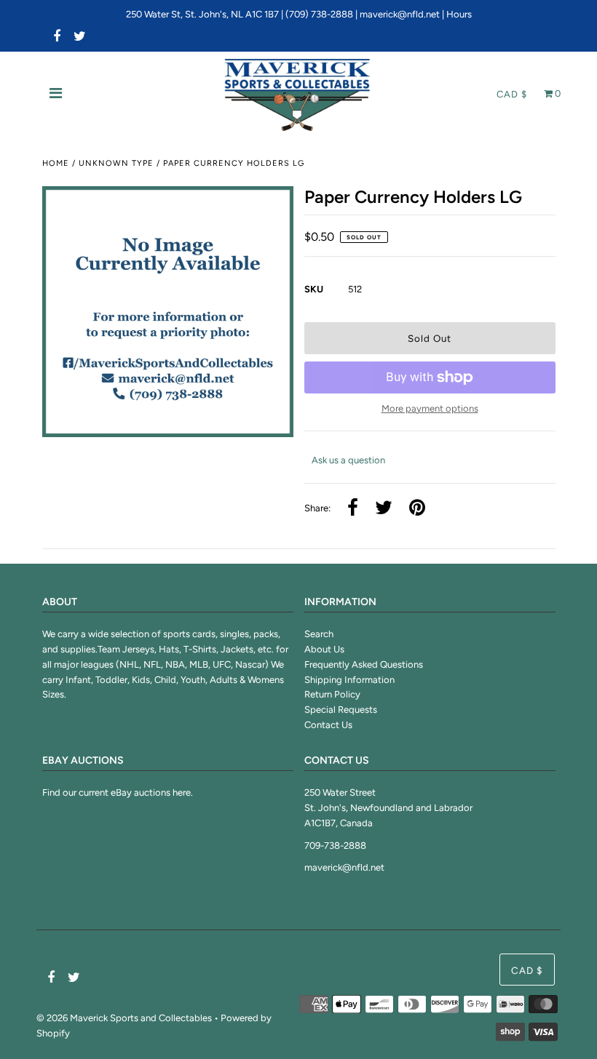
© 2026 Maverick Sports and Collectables (124, 1017)
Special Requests (340, 709)
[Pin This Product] (417, 508)
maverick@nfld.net (400, 14)
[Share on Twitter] (383, 508)
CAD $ (512, 94)
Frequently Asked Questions (363, 664)
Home (55, 163)
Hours (459, 14)
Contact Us (328, 724)
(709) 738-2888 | (322, 14)
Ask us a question (348, 460)
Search (318, 633)
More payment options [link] (429, 408)
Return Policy (332, 694)
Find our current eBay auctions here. (117, 792)
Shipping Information (349, 679)
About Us (324, 649)
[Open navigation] (56, 95)
